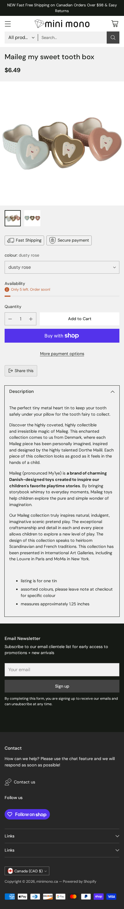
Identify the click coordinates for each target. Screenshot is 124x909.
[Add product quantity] (31, 319)
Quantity (13, 306)
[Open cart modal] (115, 24)
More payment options (62, 353)
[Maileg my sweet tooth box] (62, 143)
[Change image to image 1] (13, 218)
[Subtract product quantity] (10, 319)
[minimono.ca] (62, 23)
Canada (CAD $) (28, 871)
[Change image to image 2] (32, 218)
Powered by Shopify (79, 881)
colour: (22, 255)
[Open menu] (8, 24)
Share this (24, 370)
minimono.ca (47, 881)
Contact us (24, 782)
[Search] (113, 37)
